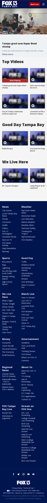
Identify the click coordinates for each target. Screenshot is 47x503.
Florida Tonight (8, 304)
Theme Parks (7, 313)
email (33, 474)
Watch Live (35, 4)
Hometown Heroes (26, 269)
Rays (4, 265)
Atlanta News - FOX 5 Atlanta (8, 388)
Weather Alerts (27, 225)
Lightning (6, 268)
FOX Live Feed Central (27, 318)
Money (6, 339)
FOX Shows (26, 354)
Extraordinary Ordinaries (27, 274)
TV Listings (26, 376)
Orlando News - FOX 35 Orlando (9, 375)
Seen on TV (7, 240)
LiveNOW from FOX (27, 307)
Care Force (6, 332)
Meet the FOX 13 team (28, 372)
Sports (6, 258)
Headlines (25, 342)
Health (5, 225)
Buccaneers (7, 262)
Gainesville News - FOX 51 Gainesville (9, 381)
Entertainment (30, 339)
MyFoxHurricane (28, 237)
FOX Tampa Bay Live (28, 327)
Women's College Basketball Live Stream (28, 449)
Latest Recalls (8, 346)
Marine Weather (28, 222)
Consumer (6, 222)
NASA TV (25, 323)
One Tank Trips (8, 310)
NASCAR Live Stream (27, 430)
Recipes (24, 279)
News (5, 206)
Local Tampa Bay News (9, 214)
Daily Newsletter (9, 248)
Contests (25, 360)
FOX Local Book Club (28, 347)
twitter (18, 474)
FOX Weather (27, 240)
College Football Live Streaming (28, 419)
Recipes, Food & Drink (9, 322)
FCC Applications (28, 396)
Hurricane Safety (28, 228)
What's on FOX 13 (29, 357)
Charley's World (27, 265)
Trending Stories (28, 351)
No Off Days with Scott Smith (9, 272)
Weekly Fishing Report (8, 277)
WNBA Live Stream (26, 456)
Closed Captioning (25, 389)
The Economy (8, 352)
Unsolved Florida (9, 237)
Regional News (7, 369)
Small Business (8, 355)
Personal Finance (9, 349)
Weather (26, 206)
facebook (13, 474)
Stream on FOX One (27, 408)
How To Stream (28, 297)
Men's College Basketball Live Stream (27, 442)
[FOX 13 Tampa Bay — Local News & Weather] (9, 4)
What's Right (7, 300)
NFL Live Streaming (25, 414)
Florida (5, 219)
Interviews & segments (7, 417)
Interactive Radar (28, 216)
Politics (5, 228)
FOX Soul (25, 314)
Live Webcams (27, 219)
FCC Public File (27, 393)
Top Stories (7, 210)
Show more (7, 54)
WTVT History (27, 385)
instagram (23, 474)
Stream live (6, 413)
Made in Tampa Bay (8, 317)
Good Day (27, 258)
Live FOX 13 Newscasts (26, 301)
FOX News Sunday (6, 244)
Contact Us (26, 399)
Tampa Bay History (7, 328)
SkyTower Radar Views (28, 211)
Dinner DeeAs (8, 307)
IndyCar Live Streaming (26, 435)
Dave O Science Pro (28, 286)
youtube (28, 474)
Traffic (24, 262)
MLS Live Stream (28, 461)
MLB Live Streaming (25, 424)
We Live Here (6, 295)
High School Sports (7, 283)
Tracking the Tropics (26, 232)
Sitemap (5, 251)
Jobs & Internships (26, 380)
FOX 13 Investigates (7, 232)
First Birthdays (27, 282)
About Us (26, 367)
